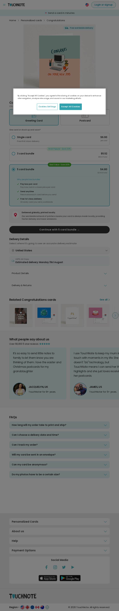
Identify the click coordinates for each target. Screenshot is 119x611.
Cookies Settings (47, 106)
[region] (59, 101)
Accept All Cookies (70, 106)
